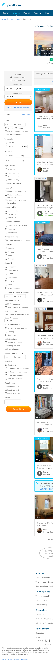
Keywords (8, 398)
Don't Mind (12, 248)
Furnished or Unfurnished (17, 226)
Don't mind (12, 365)
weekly (10, 128)
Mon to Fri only (13, 176)
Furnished (11, 229)
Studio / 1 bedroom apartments (14, 196)
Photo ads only (13, 387)
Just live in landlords (15, 375)
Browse (16, 13)
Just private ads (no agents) (18, 368)
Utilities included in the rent (17, 131)
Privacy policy (41, 600)
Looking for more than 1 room (18, 240)
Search (5, 13)
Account (37, 13)
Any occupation (13, 267)
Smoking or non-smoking (17, 328)
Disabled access (13, 349)
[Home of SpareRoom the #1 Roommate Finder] (11, 4)
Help (47, 13)
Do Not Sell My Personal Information (15, 659)
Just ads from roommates (17, 372)
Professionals (13, 270)
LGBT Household (13, 304)
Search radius (18, 93)
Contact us (39, 633)
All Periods (12, 169)
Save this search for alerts (19, 108)
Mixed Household (14, 288)
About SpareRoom (42, 578)
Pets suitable (12, 339)
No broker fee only (14, 135)
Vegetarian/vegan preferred (17, 307)
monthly (21, 128)
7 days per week (14, 173)
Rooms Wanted (19, 81)
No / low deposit (13, 393)
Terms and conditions (43, 596)
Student (10, 274)
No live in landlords (15, 379)
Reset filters (25, 115)
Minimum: (9, 156)
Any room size (13, 211)
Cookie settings (41, 605)
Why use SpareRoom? (44, 582)
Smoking (11, 332)
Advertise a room (42, 614)
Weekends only (13, 180)
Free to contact (13, 390)
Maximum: (9, 161)
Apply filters (18, 409)
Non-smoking (13, 335)
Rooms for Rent (19, 77)
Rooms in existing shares (16, 192)
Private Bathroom (13, 222)
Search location (18, 84)
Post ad (26, 13)
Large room (12, 214)
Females (11, 252)
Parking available (13, 346)
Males (10, 255)
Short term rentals (14, 184)
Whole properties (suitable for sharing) (17, 202)
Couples (11, 259)
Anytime (11, 143)
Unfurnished (12, 233)
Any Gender (12, 278)
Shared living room (14, 342)
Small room (12, 218)
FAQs (37, 637)
